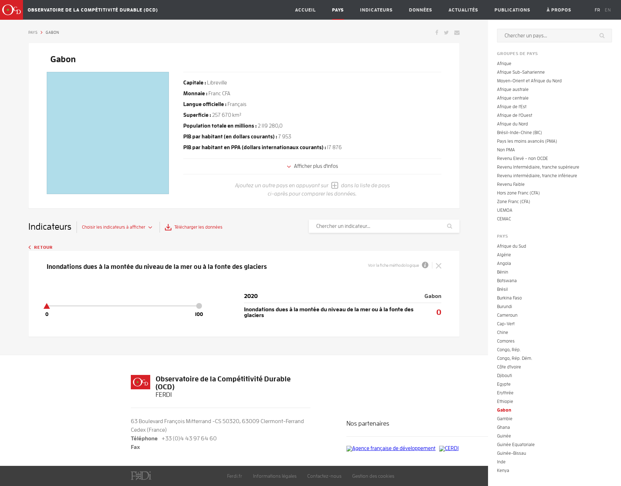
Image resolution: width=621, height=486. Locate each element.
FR (598, 10)
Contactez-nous (324, 475)
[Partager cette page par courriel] (457, 32)
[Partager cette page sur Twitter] (446, 32)
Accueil (305, 10)
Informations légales (274, 475)
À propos (559, 10)
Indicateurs (376, 10)
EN (608, 10)
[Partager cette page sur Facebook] (436, 32)
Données (420, 10)
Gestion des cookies (373, 475)
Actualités (463, 10)
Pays (338, 10)
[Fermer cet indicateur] (438, 265)
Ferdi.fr (234, 475)
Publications (512, 10)
